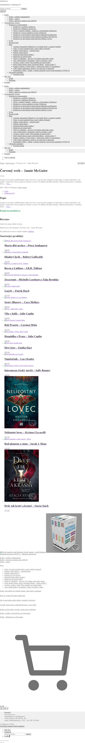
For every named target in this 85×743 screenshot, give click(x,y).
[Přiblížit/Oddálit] (1, 740)
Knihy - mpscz (5, 562)
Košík (11, 78)
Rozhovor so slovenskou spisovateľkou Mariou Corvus (32, 39)
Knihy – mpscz (14, 19)
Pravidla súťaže (18, 74)
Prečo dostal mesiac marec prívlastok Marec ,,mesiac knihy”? (34, 64)
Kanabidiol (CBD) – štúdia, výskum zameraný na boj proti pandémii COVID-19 (41, 70)
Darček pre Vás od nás (12, 575)
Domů (2, 163)
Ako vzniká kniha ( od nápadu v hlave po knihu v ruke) (32, 61)
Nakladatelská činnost (12, 23)
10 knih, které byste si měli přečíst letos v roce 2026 (18, 605)
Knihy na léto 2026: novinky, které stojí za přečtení (18, 609)
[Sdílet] (5, 740)
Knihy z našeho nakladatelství (19, 17)
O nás (11, 41)
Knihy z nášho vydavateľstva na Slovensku (15, 613)
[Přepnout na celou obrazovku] (3, 740)
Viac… (8, 184)
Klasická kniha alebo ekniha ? (23, 55)
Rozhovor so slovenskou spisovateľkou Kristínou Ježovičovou (35, 37)
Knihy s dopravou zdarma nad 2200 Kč (23, 21)
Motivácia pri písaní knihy (22, 57)
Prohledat (7, 732)
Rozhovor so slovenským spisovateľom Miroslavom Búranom (35, 35)
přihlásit (31, 231)
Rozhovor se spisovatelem (18, 25)
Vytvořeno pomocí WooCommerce (12, 726)
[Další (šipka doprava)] (3, 742)
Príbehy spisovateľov (20, 53)
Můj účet (7, 76)
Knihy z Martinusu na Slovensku (11, 617)
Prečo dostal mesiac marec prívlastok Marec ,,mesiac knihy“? (25, 583)
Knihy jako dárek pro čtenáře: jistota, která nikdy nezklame (20, 591)
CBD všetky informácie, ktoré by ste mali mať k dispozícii (33, 68)
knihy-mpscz (10, 163)
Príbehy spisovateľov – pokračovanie (26, 51)
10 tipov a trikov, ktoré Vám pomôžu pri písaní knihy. (32, 62)
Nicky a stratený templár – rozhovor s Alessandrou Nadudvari (35, 31)
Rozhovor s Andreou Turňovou (24, 27)
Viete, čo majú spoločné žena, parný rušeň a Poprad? (31, 49)
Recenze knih (13, 43)
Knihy (6, 15)
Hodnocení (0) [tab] (9, 193)
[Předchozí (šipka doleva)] (1, 742)
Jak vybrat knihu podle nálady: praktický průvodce (17, 600)
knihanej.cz (4, 1)
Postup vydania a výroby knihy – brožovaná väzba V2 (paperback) (36, 66)
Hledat (24, 8)
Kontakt (7, 82)
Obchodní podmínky (16, 72)
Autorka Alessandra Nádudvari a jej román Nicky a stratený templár (37, 47)
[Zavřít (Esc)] (7, 740)
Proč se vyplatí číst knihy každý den (12, 596)
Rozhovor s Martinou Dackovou (24, 29)
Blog (10, 45)
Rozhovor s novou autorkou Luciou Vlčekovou (29, 33)
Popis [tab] (6, 191)
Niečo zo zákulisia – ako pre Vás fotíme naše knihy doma (33, 59)
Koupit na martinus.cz (10, 210)
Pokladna (12, 80)
